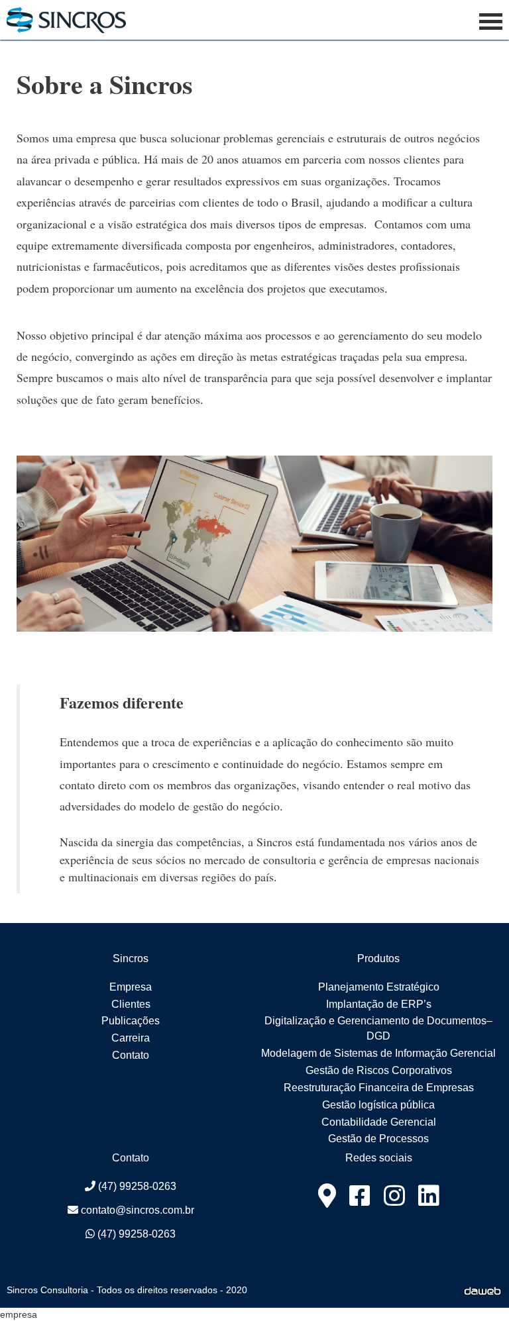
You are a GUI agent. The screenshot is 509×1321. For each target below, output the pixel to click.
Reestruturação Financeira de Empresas (379, 1087)
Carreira (130, 1038)
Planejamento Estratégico (378, 987)
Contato (130, 1055)
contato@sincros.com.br (136, 1210)
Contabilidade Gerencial (378, 1122)
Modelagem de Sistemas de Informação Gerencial (378, 1053)
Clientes (130, 1004)
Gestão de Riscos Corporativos (379, 1070)
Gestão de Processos (378, 1138)
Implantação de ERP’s (378, 1004)
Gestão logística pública (378, 1104)
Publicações (130, 1020)
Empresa (130, 987)
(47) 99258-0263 (135, 1186)
